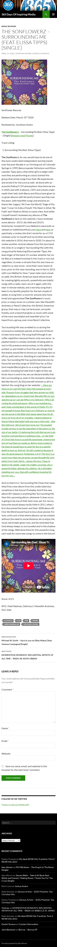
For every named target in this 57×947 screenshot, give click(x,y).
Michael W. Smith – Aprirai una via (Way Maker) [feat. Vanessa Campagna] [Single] (27, 640)
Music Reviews (9, 26)
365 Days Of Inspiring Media (18, 14)
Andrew (5, 908)
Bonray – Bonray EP (28, 929)
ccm (18, 621)
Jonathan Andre (23, 53)
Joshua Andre (21, 886)
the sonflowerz (30, 624)
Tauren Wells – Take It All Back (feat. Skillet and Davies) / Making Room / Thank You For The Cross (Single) (27, 878)
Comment (7, 689)
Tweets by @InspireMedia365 (15, 804)
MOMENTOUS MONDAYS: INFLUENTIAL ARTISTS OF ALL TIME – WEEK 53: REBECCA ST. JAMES (28, 909)
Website (6, 753)
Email (5, 740)
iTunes (29, 135)
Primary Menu (53, 14)
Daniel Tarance (9, 924)
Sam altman (7, 867)
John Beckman (8, 929)
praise (35, 621)
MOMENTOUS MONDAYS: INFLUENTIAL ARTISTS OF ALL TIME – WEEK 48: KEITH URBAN (27, 655)
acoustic (8, 621)
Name (5, 728)
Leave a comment (41, 53)
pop (26, 621)
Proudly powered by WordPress (14, 943)
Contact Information (28, 924)
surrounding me (11, 624)
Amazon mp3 (18, 135)
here (38, 229)
